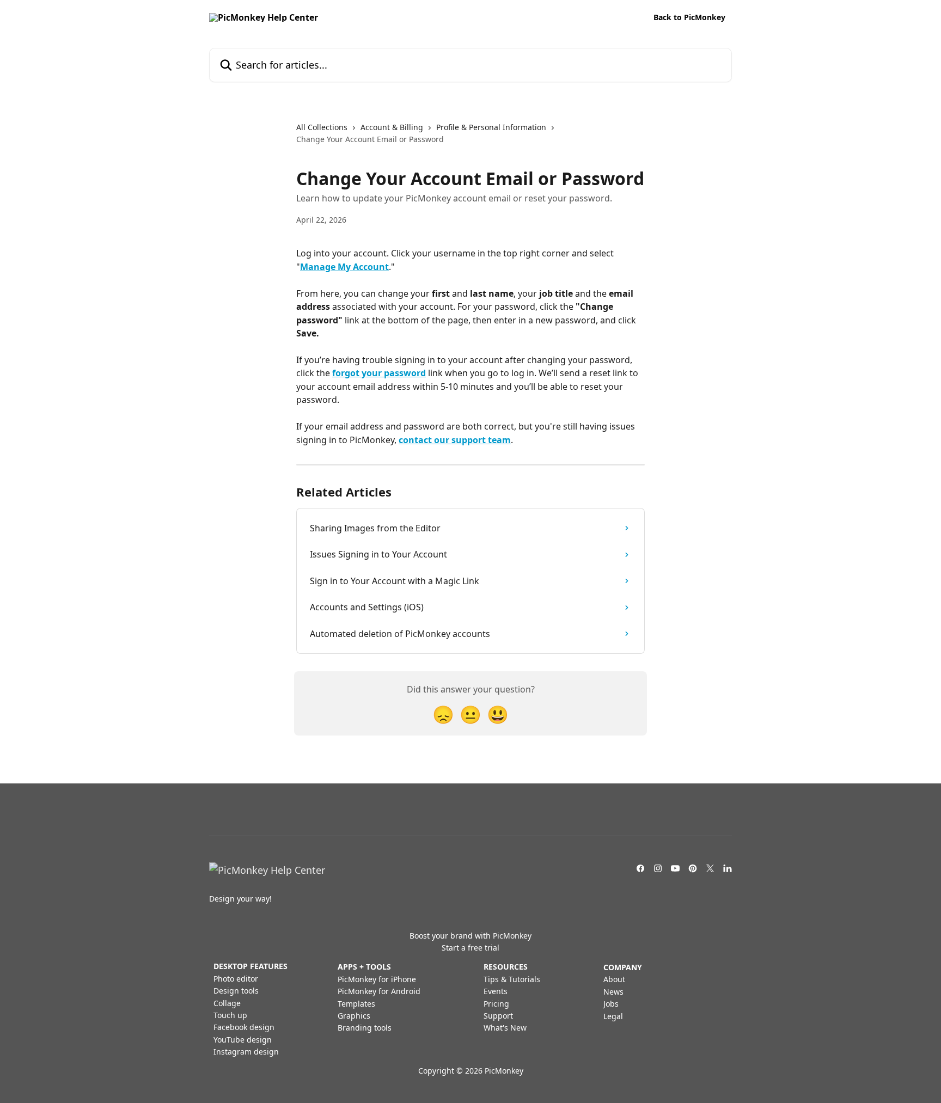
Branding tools (365, 1027)
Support (498, 1015)
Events (496, 991)
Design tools (236, 990)
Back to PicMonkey (689, 17)
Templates (356, 1003)
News (613, 991)
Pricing (496, 1003)
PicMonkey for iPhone (377, 979)
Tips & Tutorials (512, 979)
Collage (227, 1003)
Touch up (230, 1015)
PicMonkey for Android (379, 991)
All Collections (321, 127)
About (614, 979)
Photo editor (235, 978)
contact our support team (455, 440)
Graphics (354, 1015)
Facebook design (243, 1027)
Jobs (611, 1003)
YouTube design (242, 1039)
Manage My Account (344, 267)
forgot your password (379, 373)
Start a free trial (470, 947)
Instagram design (246, 1051)
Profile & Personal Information (491, 127)
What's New (505, 1027)
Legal (613, 1016)
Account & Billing (391, 127)
